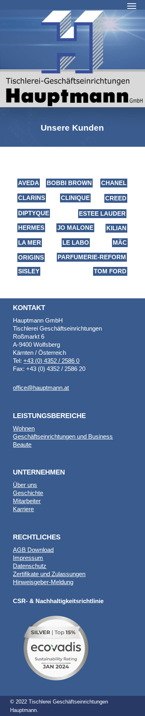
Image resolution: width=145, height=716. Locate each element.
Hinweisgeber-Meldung (43, 582)
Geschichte (28, 492)
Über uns (25, 484)
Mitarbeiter (27, 500)
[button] (131, 6)
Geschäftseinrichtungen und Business (63, 436)
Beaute (22, 444)
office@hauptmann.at (41, 387)
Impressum (28, 557)
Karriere (23, 509)
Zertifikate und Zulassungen (49, 573)
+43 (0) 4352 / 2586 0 (51, 360)
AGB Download (33, 549)
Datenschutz (29, 565)
